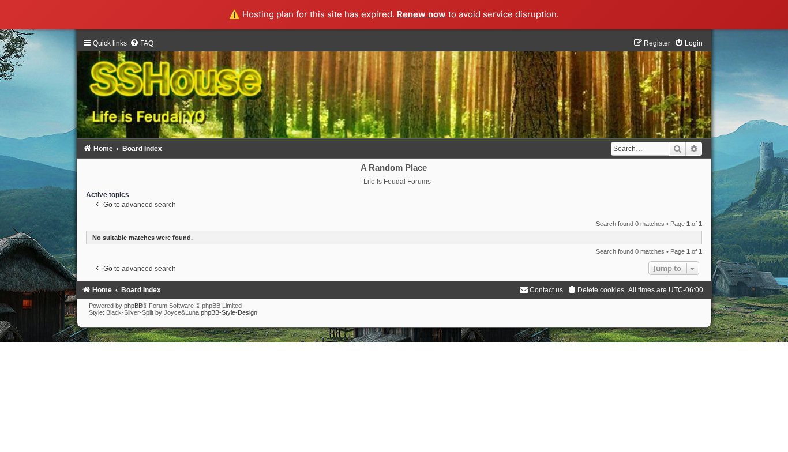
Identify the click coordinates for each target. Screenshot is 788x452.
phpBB (133, 305)
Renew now (421, 14)
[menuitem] (141, 43)
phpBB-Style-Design (229, 312)
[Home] (394, 88)
